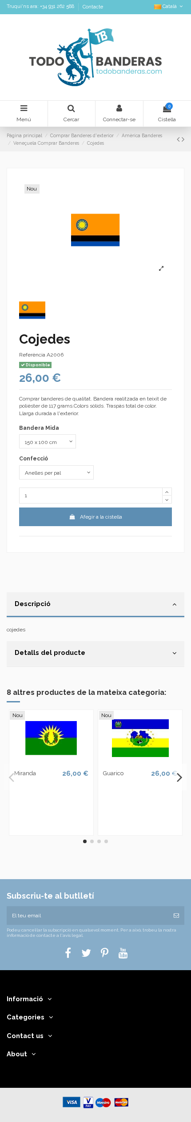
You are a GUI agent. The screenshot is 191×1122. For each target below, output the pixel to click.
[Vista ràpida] (51, 762)
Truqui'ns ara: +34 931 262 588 (41, 7)
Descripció (33, 603)
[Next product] (183, 139)
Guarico (113, 773)
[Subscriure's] (176, 915)
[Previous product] (179, 139)
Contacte (93, 7)
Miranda (25, 773)
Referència (32, 355)
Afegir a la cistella (101, 517)
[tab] (95, 605)
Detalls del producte (50, 652)
